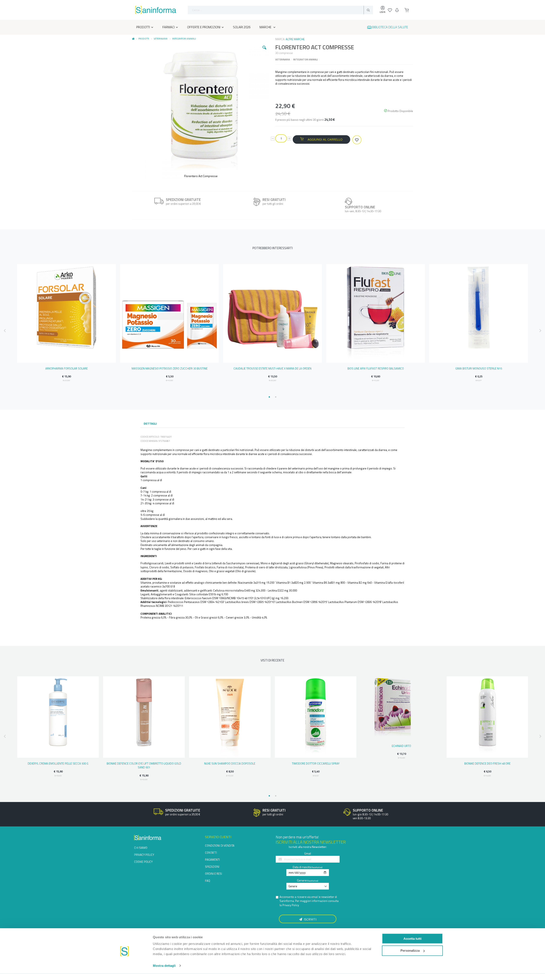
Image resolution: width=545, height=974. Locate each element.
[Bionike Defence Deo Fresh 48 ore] (487, 717)
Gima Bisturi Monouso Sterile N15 (478, 368)
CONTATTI (211, 852)
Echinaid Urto (401, 746)
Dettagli (150, 423)
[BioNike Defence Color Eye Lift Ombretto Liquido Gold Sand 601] (144, 717)
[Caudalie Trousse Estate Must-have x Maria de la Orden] (272, 313)
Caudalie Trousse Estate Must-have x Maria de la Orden (272, 368)
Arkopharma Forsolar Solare (66, 368)
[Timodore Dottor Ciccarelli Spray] (315, 717)
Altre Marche (295, 39)
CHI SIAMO (140, 848)
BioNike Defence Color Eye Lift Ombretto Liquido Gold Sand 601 (144, 765)
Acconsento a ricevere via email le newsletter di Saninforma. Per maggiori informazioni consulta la (309, 901)
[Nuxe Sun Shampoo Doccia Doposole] (230, 717)
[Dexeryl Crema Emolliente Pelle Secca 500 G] (58, 717)
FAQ (207, 881)
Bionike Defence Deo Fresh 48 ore (487, 763)
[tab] (150, 424)
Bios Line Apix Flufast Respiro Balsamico (375, 368)
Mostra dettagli (164, 965)
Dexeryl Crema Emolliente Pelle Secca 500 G (58, 763)
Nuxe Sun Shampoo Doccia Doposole (229, 763)
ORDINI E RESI (213, 874)
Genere (302, 880)
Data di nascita (302, 867)
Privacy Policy (290, 905)
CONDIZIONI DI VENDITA (219, 845)
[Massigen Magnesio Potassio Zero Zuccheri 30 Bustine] (169, 313)
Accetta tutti (412, 938)
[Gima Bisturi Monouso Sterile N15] (478, 313)
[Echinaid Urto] (401, 708)
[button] (264, 50)
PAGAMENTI (212, 859)
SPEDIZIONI (212, 867)
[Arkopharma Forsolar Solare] (66, 313)
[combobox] (280, 10)
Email (307, 853)
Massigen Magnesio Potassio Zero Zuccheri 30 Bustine (170, 368)
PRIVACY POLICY (144, 855)
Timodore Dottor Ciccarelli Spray (316, 763)
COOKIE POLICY (143, 862)
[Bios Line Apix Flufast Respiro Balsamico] (375, 313)
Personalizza (410, 950)
